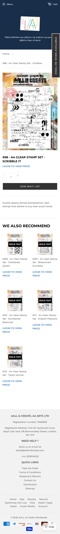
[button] (56, 55)
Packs (13, 506)
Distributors (30, 484)
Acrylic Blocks (27, 506)
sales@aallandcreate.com (30, 450)
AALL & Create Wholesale (33, 517)
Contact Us (30, 480)
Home (5, 53)
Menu (10, 4)
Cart (55, 4)
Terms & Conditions (30, 472)
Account (43, 506)
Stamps (32, 499)
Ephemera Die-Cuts (16, 502)
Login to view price (16, 166)
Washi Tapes (45, 502)
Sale (22, 499)
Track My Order (30, 468)
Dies (32, 502)
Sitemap (30, 488)
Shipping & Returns (30, 476)
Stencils (43, 499)
